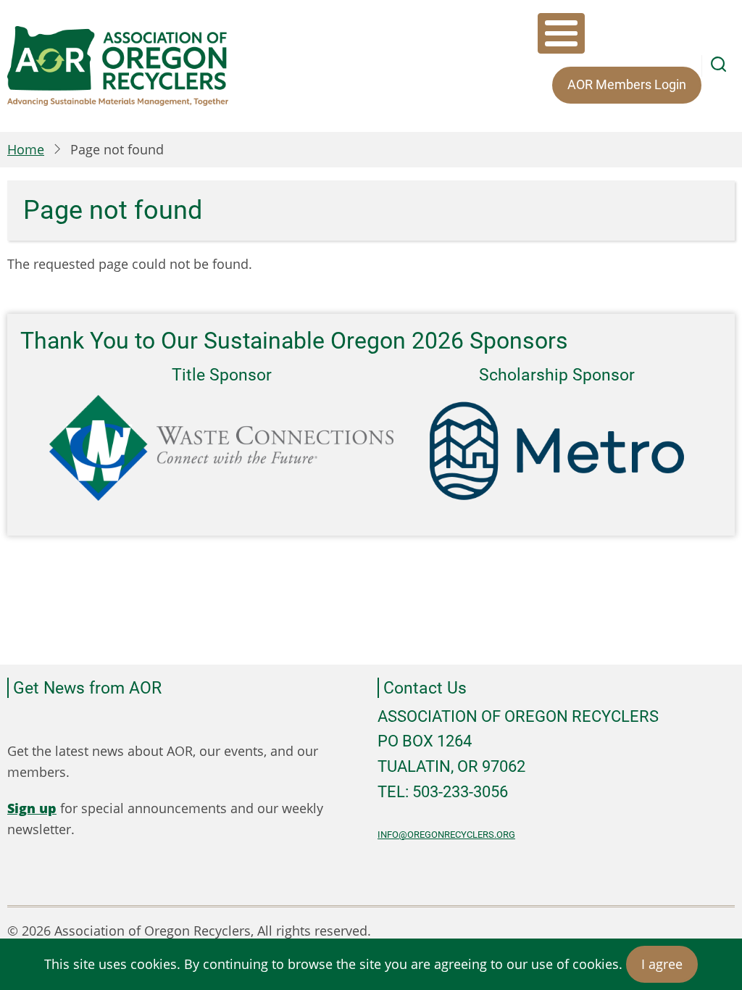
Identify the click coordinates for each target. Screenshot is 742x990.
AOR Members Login (626, 84)
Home (25, 149)
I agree (662, 964)
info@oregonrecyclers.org (446, 834)
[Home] (117, 66)
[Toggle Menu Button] (561, 33)
